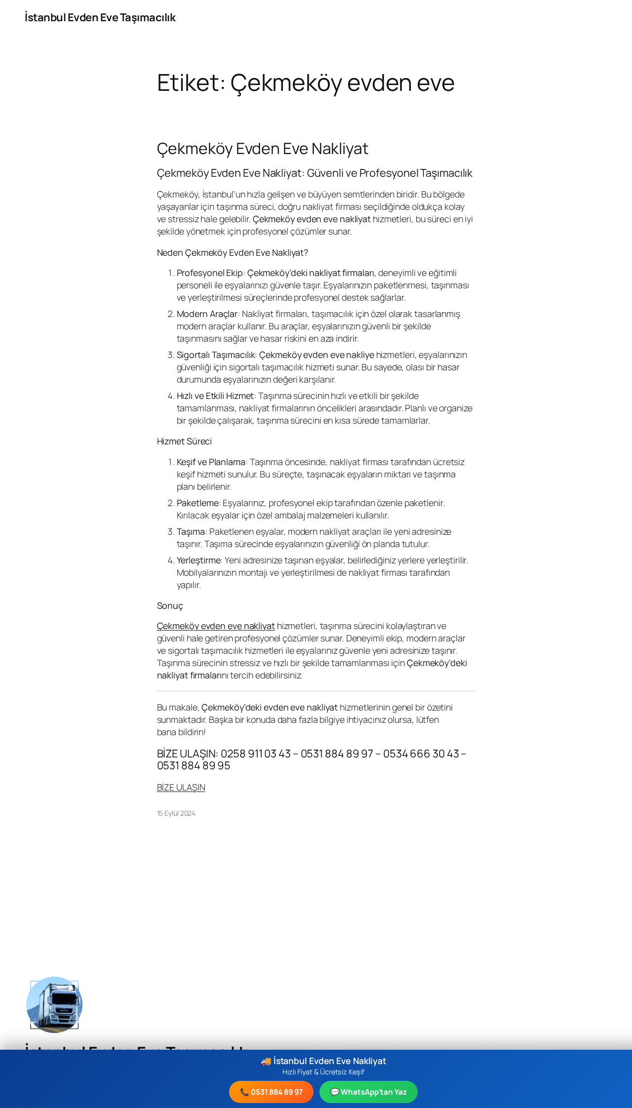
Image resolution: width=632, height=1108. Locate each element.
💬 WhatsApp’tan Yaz (368, 1092)
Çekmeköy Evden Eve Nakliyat (263, 149)
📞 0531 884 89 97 (271, 1092)
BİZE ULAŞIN (181, 787)
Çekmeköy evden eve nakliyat (216, 626)
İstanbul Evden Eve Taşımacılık (100, 17)
